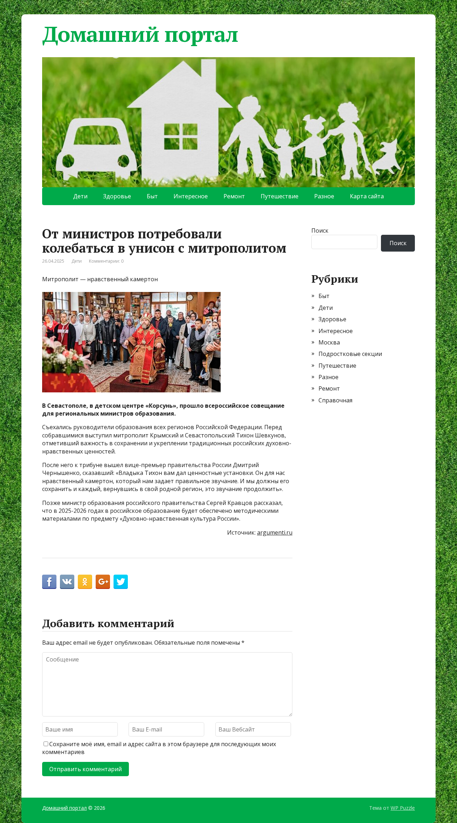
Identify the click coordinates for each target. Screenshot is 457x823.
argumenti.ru (274, 532)
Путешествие (279, 196)
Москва (329, 342)
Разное (324, 196)
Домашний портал (140, 34)
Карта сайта (367, 196)
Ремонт (234, 196)
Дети (80, 196)
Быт (152, 196)
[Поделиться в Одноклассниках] (85, 582)
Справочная (335, 400)
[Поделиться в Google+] (103, 582)
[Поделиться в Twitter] (121, 582)
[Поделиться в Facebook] (49, 582)
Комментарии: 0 (106, 261)
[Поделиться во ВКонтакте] (67, 582)
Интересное (191, 196)
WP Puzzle (403, 807)
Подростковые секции (350, 354)
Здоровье (117, 196)
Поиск (319, 230)
